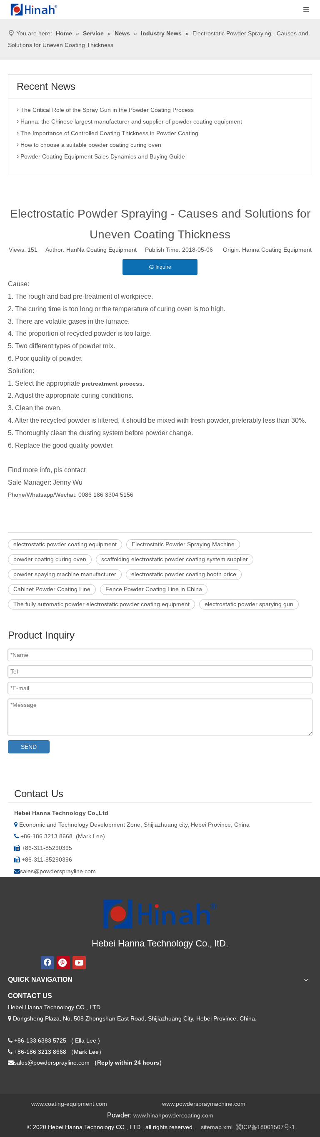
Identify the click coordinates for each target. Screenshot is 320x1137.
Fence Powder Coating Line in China (153, 589)
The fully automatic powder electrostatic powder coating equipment (101, 604)
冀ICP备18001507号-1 (265, 1127)
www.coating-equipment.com (69, 1103)
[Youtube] (79, 962)
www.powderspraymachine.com (203, 1103)
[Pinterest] (63, 962)
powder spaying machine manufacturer (64, 574)
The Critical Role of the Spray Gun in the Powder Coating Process (106, 107)
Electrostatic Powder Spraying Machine (183, 544)
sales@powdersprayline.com (58, 871)
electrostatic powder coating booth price (183, 574)
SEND (29, 746)
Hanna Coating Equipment (277, 249)
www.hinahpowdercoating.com (173, 1115)
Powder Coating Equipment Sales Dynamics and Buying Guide (102, 154)
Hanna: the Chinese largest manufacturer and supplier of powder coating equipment (130, 119)
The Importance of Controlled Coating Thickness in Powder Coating (108, 130)
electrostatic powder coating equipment (65, 544)
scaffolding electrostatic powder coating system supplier (174, 559)
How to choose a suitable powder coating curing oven (90, 142)
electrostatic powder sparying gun (249, 604)
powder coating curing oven (49, 559)
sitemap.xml (216, 1127)
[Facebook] (47, 962)
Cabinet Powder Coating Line (51, 589)
